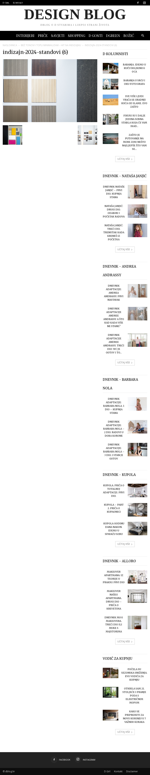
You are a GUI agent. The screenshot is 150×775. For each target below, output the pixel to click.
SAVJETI (57, 35)
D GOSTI (96, 35)
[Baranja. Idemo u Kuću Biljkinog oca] (110, 68)
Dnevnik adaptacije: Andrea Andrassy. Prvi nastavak (113, 292)
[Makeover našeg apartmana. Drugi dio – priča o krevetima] (137, 596)
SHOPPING (76, 35)
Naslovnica (10, 45)
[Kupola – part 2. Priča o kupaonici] (137, 510)
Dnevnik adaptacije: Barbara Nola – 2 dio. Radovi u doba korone (113, 428)
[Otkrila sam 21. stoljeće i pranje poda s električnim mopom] (110, 692)
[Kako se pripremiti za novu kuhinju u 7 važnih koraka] (110, 715)
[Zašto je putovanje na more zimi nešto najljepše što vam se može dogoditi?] (110, 138)
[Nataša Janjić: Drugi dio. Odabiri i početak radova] (137, 211)
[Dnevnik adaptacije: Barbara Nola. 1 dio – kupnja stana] (137, 404)
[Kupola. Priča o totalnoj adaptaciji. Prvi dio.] (137, 490)
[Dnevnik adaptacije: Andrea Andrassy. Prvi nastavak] (137, 291)
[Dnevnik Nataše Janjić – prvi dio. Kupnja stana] (137, 191)
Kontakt (18, 2)
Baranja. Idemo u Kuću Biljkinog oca (134, 68)
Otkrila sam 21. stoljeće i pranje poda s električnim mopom (134, 695)
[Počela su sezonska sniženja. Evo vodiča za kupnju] (110, 673)
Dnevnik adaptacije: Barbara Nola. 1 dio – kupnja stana (113, 405)
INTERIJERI (25, 35)
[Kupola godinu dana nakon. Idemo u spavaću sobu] (137, 528)
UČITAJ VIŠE (123, 159)
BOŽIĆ (128, 35)
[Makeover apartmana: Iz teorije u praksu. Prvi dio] (137, 577)
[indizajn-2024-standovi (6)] (50, 121)
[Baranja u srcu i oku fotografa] (110, 84)
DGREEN (113, 35)
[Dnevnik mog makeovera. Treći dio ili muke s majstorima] (137, 622)
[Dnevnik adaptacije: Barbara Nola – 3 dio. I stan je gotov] (137, 449)
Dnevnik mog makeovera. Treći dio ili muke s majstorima (113, 624)
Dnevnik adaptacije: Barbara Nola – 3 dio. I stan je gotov (113, 451)
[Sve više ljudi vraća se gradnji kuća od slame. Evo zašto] (110, 100)
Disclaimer (132, 771)
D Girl (6, 2)
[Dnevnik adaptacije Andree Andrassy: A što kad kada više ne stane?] (137, 313)
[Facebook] (138, 2)
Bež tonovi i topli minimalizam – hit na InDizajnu (51, 45)
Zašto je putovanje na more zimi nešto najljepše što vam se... (134, 141)
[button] (142, 36)
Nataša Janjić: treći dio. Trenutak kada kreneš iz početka (113, 232)
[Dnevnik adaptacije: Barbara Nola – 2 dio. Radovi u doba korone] (137, 427)
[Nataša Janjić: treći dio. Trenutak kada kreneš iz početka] (137, 230)
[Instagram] (144, 2)
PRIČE (43, 35)
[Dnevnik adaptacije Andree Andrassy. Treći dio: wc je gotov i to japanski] (137, 340)
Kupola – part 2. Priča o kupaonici (114, 508)
